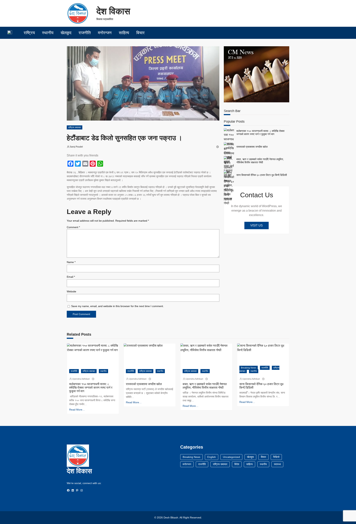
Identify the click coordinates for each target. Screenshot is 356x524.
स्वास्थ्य (277, 464)
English (211, 456)
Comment (73, 227)
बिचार (263, 456)
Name (71, 262)
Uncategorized (231, 456)
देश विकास (113, 11)
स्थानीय (103, 371)
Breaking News (248, 367)
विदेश (236, 464)
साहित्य (249, 464)
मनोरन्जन (187, 464)
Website (71, 291)
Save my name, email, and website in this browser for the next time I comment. (117, 306)
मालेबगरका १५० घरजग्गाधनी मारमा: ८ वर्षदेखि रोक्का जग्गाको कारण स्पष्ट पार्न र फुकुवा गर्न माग (260, 132)
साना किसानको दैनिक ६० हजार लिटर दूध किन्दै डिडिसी (261, 174)
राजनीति (74, 371)
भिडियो (276, 456)
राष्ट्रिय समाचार (74, 127)
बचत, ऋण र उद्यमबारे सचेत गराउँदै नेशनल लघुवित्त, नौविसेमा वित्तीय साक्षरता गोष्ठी (260, 161)
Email (71, 276)
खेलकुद (250, 456)
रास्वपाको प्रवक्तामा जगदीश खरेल (252, 146)
